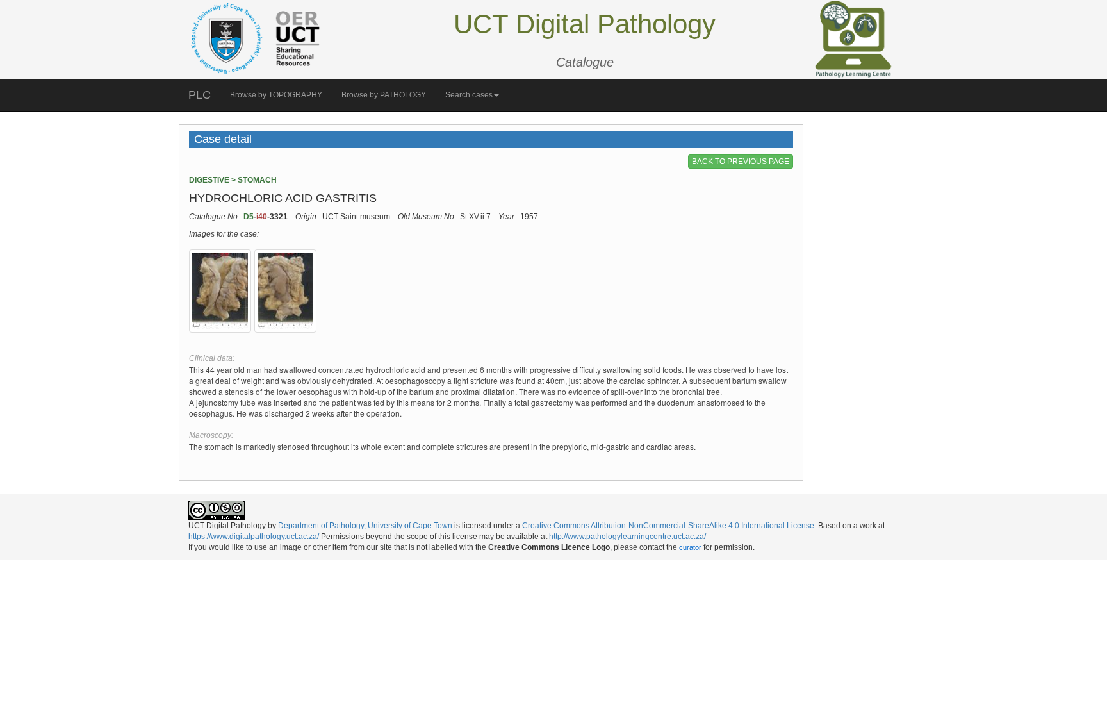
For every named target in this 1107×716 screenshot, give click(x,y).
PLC (199, 94)
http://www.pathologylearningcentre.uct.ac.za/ (627, 536)
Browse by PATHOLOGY (383, 94)
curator (690, 547)
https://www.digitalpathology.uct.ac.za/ (253, 536)
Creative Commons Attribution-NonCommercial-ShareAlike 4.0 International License (668, 525)
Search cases (469, 94)
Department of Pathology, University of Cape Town (365, 525)
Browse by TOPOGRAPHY (276, 94)
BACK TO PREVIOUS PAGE (740, 161)
